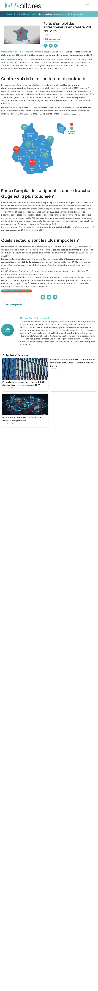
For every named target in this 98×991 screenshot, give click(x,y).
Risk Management (27, 14)
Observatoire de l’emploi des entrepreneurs (22, 52)
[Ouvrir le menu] (87, 5)
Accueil (9, 14)
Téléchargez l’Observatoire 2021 (16, 291)
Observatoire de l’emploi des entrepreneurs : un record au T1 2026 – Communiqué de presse (72, 363)
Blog (16, 14)
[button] (46, 46)
